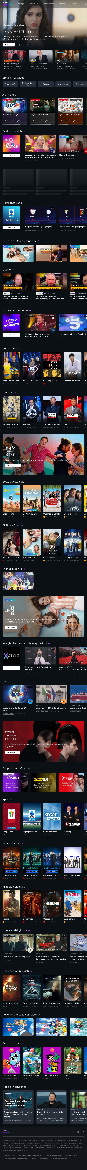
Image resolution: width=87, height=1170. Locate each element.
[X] (83, 1132)
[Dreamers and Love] (71, 782)
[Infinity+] (15, 782)
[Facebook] (73, 1132)
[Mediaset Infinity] (7, 4)
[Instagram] (78, 1132)
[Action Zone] (43, 782)
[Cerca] (84, 4)
